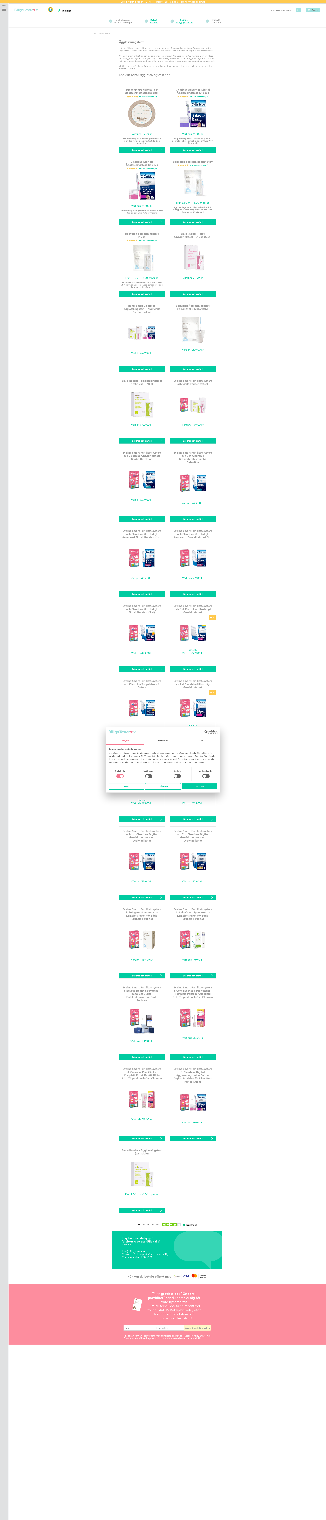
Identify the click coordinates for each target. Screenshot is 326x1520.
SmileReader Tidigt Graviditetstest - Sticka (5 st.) (192, 235)
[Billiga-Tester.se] (26, 10)
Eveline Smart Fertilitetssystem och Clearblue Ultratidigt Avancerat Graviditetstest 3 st (193, 534)
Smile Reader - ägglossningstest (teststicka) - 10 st (142, 382)
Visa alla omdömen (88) (148, 240)
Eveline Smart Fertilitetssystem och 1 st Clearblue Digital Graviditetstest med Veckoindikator (142, 835)
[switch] (148, 776)
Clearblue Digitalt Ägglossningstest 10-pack (142, 163)
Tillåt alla (200, 786)
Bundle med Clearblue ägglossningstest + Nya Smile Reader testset (142, 309)
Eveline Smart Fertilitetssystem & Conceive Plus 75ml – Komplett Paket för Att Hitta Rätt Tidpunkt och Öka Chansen (142, 1073)
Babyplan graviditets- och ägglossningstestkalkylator (141, 91)
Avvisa (126, 786)
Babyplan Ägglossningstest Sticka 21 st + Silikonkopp (193, 307)
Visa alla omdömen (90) (148, 168)
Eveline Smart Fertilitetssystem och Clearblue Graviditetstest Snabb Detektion (142, 455)
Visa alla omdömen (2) (148, 96)
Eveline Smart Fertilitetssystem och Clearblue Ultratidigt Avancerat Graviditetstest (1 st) (141, 534)
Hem (94, 33)
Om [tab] (201, 741)
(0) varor (314, 10)
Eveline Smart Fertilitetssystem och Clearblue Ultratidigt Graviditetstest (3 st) (142, 609)
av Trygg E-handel (184, 21)
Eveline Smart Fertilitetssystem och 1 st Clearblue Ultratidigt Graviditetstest (193, 684)
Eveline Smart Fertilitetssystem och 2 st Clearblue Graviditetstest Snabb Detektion (193, 457)
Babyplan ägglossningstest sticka (142, 235)
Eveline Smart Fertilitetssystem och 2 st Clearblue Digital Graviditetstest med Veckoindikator (193, 835)
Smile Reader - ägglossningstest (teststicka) (142, 1152)
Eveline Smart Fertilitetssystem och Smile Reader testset (193, 382)
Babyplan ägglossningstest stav (193, 161)
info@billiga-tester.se (133, 1251)
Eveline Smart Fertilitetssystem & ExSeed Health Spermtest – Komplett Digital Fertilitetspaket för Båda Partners (142, 994)
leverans (154, 21)
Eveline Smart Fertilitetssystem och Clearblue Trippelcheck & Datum (142, 684)
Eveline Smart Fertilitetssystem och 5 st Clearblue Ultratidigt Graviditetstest (193, 609)
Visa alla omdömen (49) (199, 96)
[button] (50, 9)
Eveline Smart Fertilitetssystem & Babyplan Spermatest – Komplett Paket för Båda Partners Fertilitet (142, 914)
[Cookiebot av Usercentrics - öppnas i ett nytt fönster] (206, 732)
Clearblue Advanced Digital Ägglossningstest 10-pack (193, 91)
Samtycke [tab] (124, 741)
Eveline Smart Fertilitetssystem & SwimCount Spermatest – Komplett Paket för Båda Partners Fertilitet (193, 914)
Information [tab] (163, 741)
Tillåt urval (163, 786)
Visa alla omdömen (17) (199, 165)
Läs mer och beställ (142, 150)
